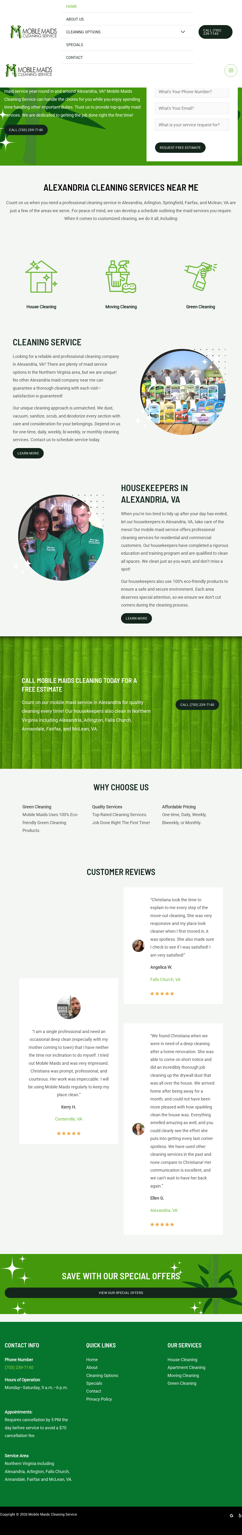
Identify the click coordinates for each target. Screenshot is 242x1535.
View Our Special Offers (121, 1293)
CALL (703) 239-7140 (197, 705)
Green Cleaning (182, 1383)
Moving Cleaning (183, 1375)
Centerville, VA (68, 1119)
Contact (74, 57)
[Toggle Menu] (183, 32)
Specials (74, 45)
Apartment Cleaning (186, 1367)
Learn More (28, 453)
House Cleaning (182, 1359)
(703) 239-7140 (19, 1367)
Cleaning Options (83, 32)
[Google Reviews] (231, 1515)
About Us (75, 19)
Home (71, 6)
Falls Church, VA (165, 979)
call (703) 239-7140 (26, 130)
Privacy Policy (99, 1399)
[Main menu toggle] (231, 70)
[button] (216, 32)
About (92, 1367)
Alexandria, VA (163, 1210)
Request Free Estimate (180, 148)
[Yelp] (240, 1515)
